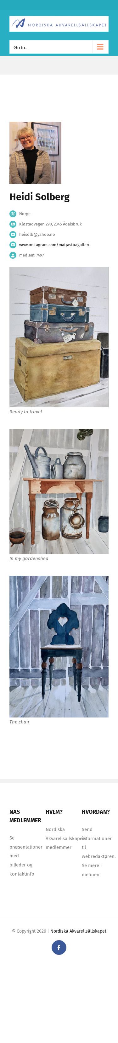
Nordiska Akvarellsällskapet (78, 931)
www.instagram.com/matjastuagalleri (54, 244)
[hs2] (59, 269)
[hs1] (59, 431)
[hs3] (59, 578)
